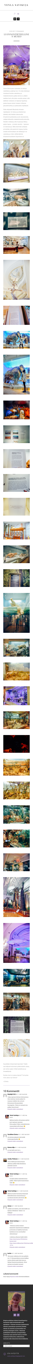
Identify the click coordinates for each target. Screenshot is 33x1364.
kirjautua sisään (14, 1276)
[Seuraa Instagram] (14, 19)
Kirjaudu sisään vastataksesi (15, 1109)
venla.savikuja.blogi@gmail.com (16, 1356)
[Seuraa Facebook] (18, 19)
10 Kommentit (20, 31)
